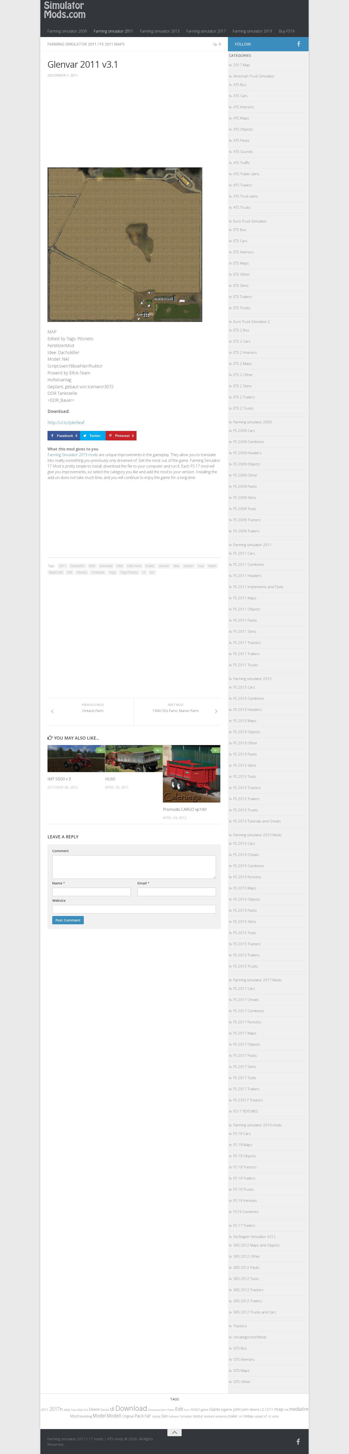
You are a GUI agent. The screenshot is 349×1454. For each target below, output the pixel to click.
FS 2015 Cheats (246, 854)
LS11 (269, 1409)
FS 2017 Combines (248, 1010)
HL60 (110, 779)
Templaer (186, 1416)
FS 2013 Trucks (245, 809)
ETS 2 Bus (241, 330)
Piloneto (82, 572)
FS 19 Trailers (244, 1178)
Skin (164, 1416)
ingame (226, 1409)
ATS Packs (241, 140)
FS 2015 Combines (248, 865)
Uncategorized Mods (250, 1337)
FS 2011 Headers (247, 575)
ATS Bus (239, 84)
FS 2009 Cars (244, 430)
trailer (233, 1416)
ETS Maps (241, 263)
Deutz (105, 1409)
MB (286, 1410)
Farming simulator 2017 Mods (257, 979)
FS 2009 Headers (247, 452)
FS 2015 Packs (245, 910)
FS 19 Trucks (243, 1189)
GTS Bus (240, 1348)
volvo (275, 1416)
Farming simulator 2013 (159, 31)
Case (73, 1410)
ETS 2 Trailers (244, 397)
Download (106, 566)
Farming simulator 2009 (67, 31)
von (152, 572)
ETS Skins (241, 285)
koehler (188, 566)
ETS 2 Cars (241, 341)
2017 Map (241, 64)
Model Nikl (56, 572)
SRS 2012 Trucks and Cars (254, 1312)
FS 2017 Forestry (247, 1022)
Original (128, 1416)
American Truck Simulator (253, 76)
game (204, 1410)
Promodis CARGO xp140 (185, 809)
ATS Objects (243, 129)
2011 (62, 566)
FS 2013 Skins (244, 765)
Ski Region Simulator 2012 (254, 1236)
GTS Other (241, 1381)
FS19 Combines (246, 1211)
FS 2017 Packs (245, 1055)
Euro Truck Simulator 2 (251, 321)
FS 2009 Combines (248, 441)
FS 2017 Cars (244, 988)
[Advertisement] (134, 126)
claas (80, 1410)
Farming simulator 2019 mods (257, 1125)
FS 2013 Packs (245, 754)
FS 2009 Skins (244, 497)
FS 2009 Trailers (246, 531)
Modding (85, 1416)
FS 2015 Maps (244, 888)
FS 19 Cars (242, 1133)
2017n (56, 1409)
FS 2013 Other (245, 743)
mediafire (298, 1409)
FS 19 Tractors (245, 1167)
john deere (250, 1409)
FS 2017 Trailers (246, 1088)
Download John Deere (161, 1410)
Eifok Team (134, 566)
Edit (179, 1409)
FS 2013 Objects (246, 731)
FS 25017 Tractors (248, 1100)
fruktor (150, 566)
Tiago (112, 572)
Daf (86, 1410)
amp (67, 1409)
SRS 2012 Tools (246, 1278)
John (237, 1409)
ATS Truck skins (245, 196)
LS (262, 1409)
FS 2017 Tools (244, 1077)
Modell (114, 1415)
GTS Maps (241, 1370)
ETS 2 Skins (242, 385)
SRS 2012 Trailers (247, 1300)
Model (212, 566)
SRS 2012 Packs (246, 1267)
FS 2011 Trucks (245, 664)
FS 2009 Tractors (247, 519)
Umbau (248, 1416)
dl (112, 1408)
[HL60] (134, 758)
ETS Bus (239, 229)
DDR (92, 566)
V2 (269, 1416)
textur (198, 1416)
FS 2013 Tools (244, 776)
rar (148, 1415)
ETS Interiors (243, 252)
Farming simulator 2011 (113, 31)
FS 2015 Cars (244, 843)
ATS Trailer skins (246, 173)
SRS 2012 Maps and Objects (256, 1245)
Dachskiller (78, 566)
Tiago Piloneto (129, 572)
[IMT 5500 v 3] (76, 758)
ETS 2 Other (243, 374)
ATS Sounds (243, 151)
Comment (60, 851)
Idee (176, 566)
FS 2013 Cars (244, 687)
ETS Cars (240, 240)
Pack (139, 1416)
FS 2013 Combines (248, 698)
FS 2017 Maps (244, 1033)
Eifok (120, 566)
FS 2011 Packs (245, 620)
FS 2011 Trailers (246, 653)
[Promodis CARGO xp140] (191, 774)
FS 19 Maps (242, 1144)
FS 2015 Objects (246, 899)
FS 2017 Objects (246, 1044)
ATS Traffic (241, 162)
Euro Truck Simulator (250, 221)
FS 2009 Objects (246, 464)
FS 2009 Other (245, 475)
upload (259, 1416)
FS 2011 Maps (112, 44)
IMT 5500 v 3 (59, 779)
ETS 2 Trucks (243, 408)
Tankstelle (97, 572)
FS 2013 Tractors (247, 787)
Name (58, 883)
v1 (265, 1416)
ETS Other (241, 274)
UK (240, 1416)
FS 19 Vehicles (245, 1200)
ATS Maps (241, 118)
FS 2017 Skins (244, 1066)
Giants (214, 1409)
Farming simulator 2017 (206, 31)
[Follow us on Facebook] (299, 44)
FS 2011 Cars (244, 553)
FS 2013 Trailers (246, 798)
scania (156, 1416)
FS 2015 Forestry (247, 876)
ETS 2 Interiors (245, 352)
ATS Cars (240, 95)
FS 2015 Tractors (247, 943)
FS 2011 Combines (248, 564)
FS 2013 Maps (244, 720)
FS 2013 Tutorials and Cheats (257, 821)
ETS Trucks (241, 307)
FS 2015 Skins (244, 921)
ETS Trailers (242, 296)
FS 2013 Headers (247, 709)
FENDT (195, 1410)
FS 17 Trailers (244, 1225)
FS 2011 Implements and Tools (258, 586)
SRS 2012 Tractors (248, 1289)
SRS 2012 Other (246, 1256)
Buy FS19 (287, 31)
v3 (143, 572)
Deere (94, 1409)
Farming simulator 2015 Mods (257, 834)
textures (221, 1416)
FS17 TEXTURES (245, 1111)
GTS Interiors (244, 1359)
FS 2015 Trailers (246, 955)
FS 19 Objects (244, 1155)
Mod (74, 1416)
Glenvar (164, 566)
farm (187, 1410)
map (201, 566)
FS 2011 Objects (246, 609)
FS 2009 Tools (244, 508)
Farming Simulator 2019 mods (72, 454)
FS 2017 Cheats (246, 999)
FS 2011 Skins (244, 631)
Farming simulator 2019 (252, 31)
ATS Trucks (242, 207)
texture (209, 1416)
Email (143, 883)
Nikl (69, 572)
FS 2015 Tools (244, 932)
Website (59, 900)
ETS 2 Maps (242, 363)
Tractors (240, 1325)
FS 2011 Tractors (247, 642)
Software (174, 1416)
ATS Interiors (243, 106)
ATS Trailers (242, 185)
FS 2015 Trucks (245, 966)
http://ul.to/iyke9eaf (65, 422)
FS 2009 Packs (245, 486)
